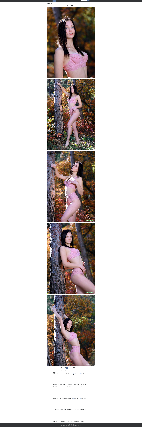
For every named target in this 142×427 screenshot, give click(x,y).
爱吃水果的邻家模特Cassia (78, 370)
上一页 (64, 367)
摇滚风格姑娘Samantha (66, 370)
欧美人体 (50, 3)
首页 (48, 3)
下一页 (74, 367)
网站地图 (76, 424)
